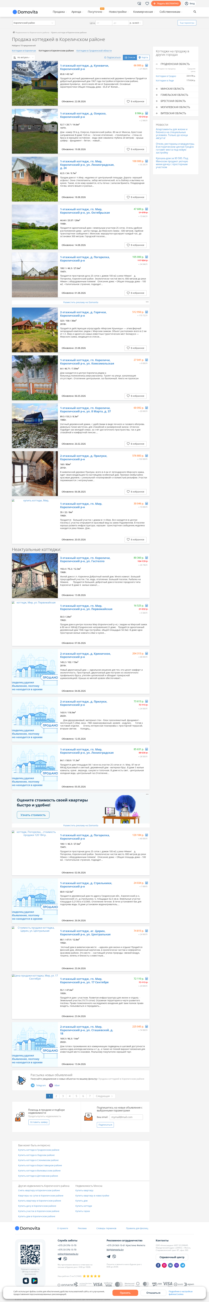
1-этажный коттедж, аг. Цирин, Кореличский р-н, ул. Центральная (85, 932)
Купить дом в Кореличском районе (36, 1216)
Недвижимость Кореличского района (32, 32)
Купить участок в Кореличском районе (38, 1211)
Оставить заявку (39, 1122)
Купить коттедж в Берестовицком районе (40, 1165)
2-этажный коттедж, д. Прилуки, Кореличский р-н (83, 457)
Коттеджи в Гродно (166, 76)
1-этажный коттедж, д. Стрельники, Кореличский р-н (86, 885)
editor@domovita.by (68, 1254)
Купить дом (81, 1200)
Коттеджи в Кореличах (24, 50)
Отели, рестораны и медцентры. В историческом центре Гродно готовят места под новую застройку (175, 148)
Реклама (82, 1228)
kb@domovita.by (115, 1249)
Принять (125, 1292)
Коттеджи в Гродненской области (94, 50)
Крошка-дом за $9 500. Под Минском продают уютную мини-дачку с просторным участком (172, 163)
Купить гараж (82, 1211)
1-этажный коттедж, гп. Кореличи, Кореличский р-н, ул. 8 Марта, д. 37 (85, 409)
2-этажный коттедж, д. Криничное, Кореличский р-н (85, 655)
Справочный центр (172, 1257)
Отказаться (153, 1292)
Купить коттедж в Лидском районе (36, 1155)
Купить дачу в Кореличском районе (37, 1206)
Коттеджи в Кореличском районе (56, 50)
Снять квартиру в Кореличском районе (39, 1190)
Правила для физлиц (137, 1228)
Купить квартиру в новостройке (92, 1195)
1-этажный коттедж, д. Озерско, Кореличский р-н (83, 115)
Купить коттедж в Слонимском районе (38, 1160)
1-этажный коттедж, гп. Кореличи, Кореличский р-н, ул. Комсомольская (87, 361)
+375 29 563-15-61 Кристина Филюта (126, 1245)
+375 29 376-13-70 (67, 1245)
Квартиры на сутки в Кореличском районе (40, 1195)
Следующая (103, 1096)
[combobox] (34, 22)
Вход (192, 3)
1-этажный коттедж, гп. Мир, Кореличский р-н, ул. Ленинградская (87, 751)
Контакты (162, 1240)
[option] (35, 83)
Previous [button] (15, 83)
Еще (187, 22)
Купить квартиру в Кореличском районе (39, 1200)
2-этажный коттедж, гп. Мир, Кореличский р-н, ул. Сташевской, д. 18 (86, 1030)
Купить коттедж (83, 1206)
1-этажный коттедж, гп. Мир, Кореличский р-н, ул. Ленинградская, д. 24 (87, 165)
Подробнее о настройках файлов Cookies (181, 1293)
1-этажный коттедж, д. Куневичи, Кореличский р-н (84, 67)
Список (131, 57)
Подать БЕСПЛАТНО (168, 3)
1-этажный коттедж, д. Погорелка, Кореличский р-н (85, 259)
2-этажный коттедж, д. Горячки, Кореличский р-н (83, 314)
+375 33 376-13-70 (67, 1249)
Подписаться (105, 1124)
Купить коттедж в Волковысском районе (39, 1170)
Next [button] (54, 83)
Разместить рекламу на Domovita (80, 302)
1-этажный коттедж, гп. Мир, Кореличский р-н (81, 505)
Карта (145, 57)
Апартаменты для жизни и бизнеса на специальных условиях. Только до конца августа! (172, 134)
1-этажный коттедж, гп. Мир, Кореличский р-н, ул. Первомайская (86, 607)
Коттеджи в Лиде (165, 80)
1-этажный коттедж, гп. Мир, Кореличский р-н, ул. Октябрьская (85, 211)
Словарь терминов (106, 1228)
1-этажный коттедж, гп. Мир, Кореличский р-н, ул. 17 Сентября (84, 980)
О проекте (62, 1228)
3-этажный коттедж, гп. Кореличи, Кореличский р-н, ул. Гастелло (85, 559)
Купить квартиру (84, 1190)
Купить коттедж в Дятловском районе (38, 1176)
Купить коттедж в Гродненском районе (38, 1150)
